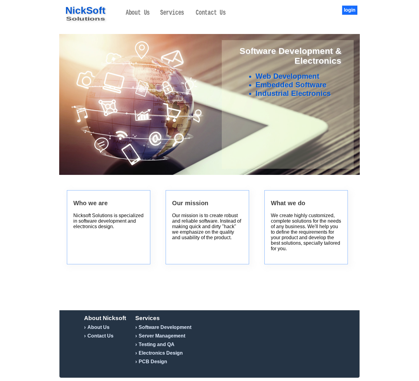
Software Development (165, 327)
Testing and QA (157, 344)
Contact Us (211, 13)
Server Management (162, 335)
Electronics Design (161, 353)
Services (172, 13)
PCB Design (153, 361)
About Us (138, 13)
